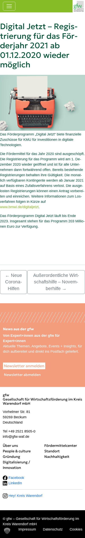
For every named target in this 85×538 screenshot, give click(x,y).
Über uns (10, 445)
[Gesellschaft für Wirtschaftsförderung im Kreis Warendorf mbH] (79, 6)
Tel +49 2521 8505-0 (19, 431)
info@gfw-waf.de (16, 437)
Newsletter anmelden (24, 366)
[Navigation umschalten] (9, 6)
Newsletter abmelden (22, 374)
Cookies (76, 529)
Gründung (11, 456)
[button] (7, 531)
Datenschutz (53, 529)
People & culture (17, 451)
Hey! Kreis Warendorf (25, 496)
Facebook (16, 478)
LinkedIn (15, 483)
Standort (52, 451)
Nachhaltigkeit (56, 456)
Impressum (27, 529)
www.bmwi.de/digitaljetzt (19, 207)
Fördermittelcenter (60, 445)
